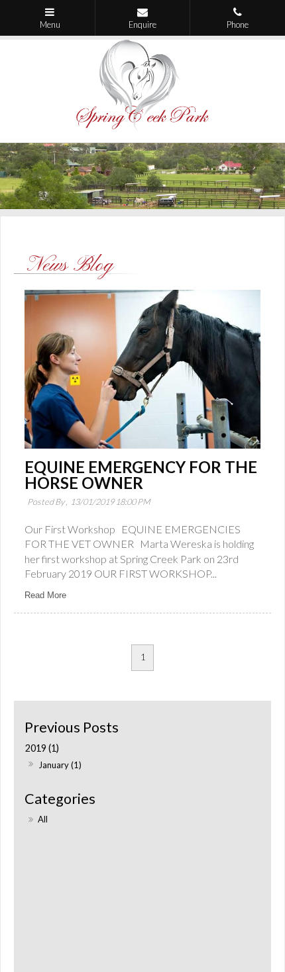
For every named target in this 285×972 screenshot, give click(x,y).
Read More (45, 595)
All (43, 819)
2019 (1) (42, 748)
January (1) (60, 765)
